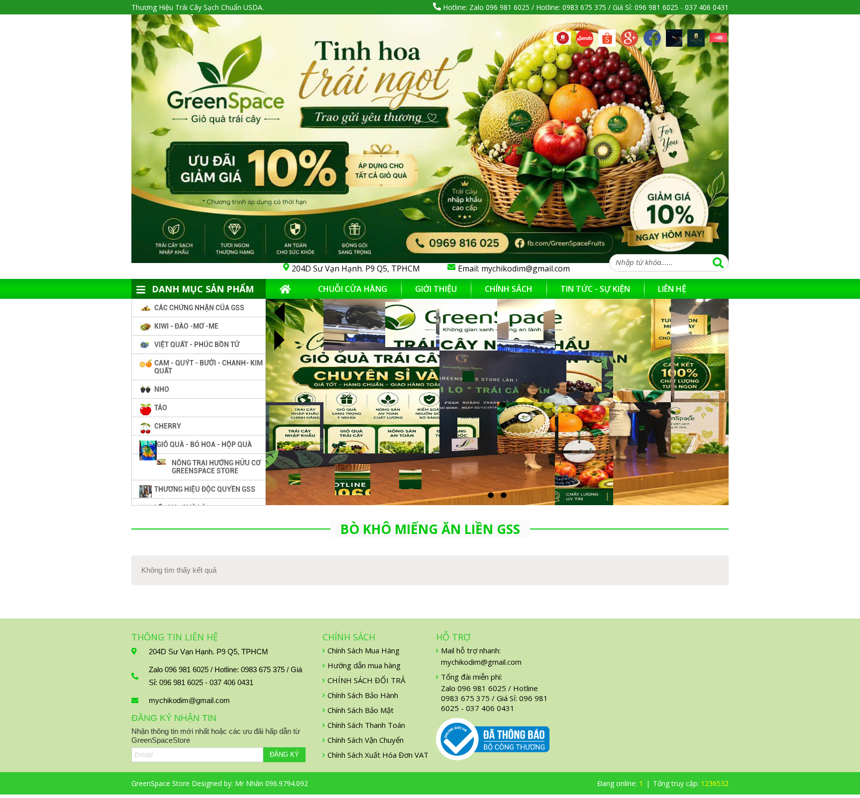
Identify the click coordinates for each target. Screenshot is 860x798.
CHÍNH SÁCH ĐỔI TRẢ (366, 680)
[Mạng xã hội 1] (562, 37)
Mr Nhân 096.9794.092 (271, 783)
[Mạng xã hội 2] (584, 34)
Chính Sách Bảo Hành (362, 695)
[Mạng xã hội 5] (652, 34)
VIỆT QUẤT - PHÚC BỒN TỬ (196, 345)
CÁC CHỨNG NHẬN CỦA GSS (199, 308)
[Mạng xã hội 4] (630, 34)
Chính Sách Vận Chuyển (365, 740)
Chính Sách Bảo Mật (360, 710)
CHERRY (167, 426)
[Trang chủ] (285, 289)
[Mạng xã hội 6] (674, 34)
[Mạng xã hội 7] (696, 34)
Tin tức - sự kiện (595, 288)
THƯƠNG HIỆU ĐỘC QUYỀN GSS (204, 489)
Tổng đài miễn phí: (471, 677)
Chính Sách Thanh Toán (366, 725)
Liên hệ (672, 288)
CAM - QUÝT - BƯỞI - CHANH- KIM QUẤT (208, 367)
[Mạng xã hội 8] (718, 38)
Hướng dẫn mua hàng (364, 665)
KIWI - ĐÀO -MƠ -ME (186, 326)
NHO (161, 389)
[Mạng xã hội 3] (607, 34)
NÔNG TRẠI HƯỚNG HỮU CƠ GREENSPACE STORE (216, 467)
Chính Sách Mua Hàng (363, 650)
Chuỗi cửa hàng (352, 288)
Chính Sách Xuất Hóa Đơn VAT (378, 755)
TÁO (160, 408)
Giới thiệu (436, 288)
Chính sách (509, 288)
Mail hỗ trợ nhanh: (471, 650)
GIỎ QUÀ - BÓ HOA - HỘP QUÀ (204, 444)
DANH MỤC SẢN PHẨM (203, 289)
